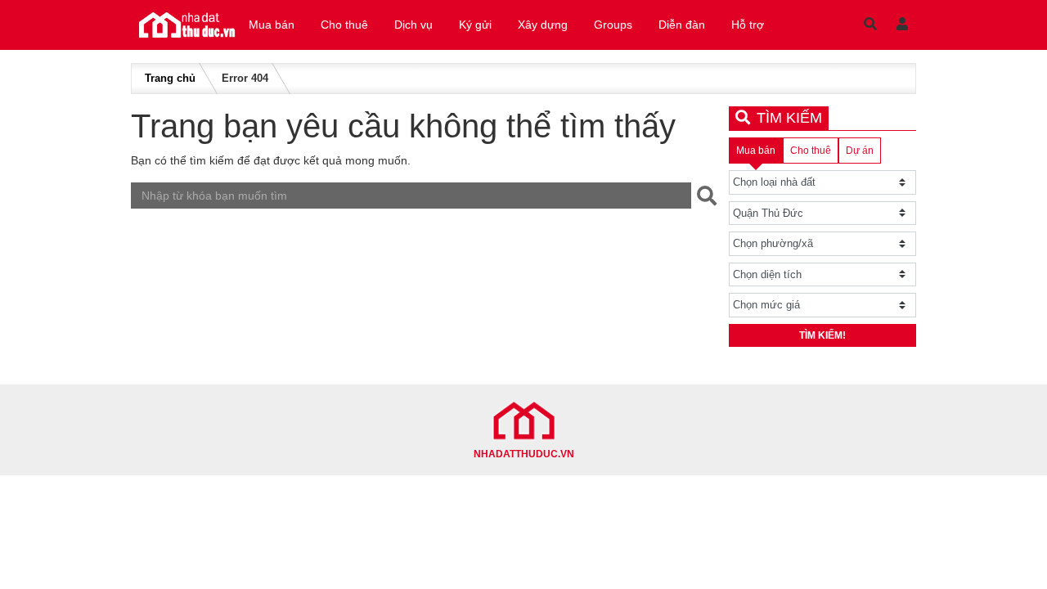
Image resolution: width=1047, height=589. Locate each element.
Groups (613, 24)
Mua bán (271, 24)
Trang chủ (170, 78)
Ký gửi (475, 24)
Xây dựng (543, 24)
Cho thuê (344, 24)
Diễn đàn (681, 24)
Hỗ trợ (747, 24)
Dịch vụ (413, 24)
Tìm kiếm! (822, 335)
